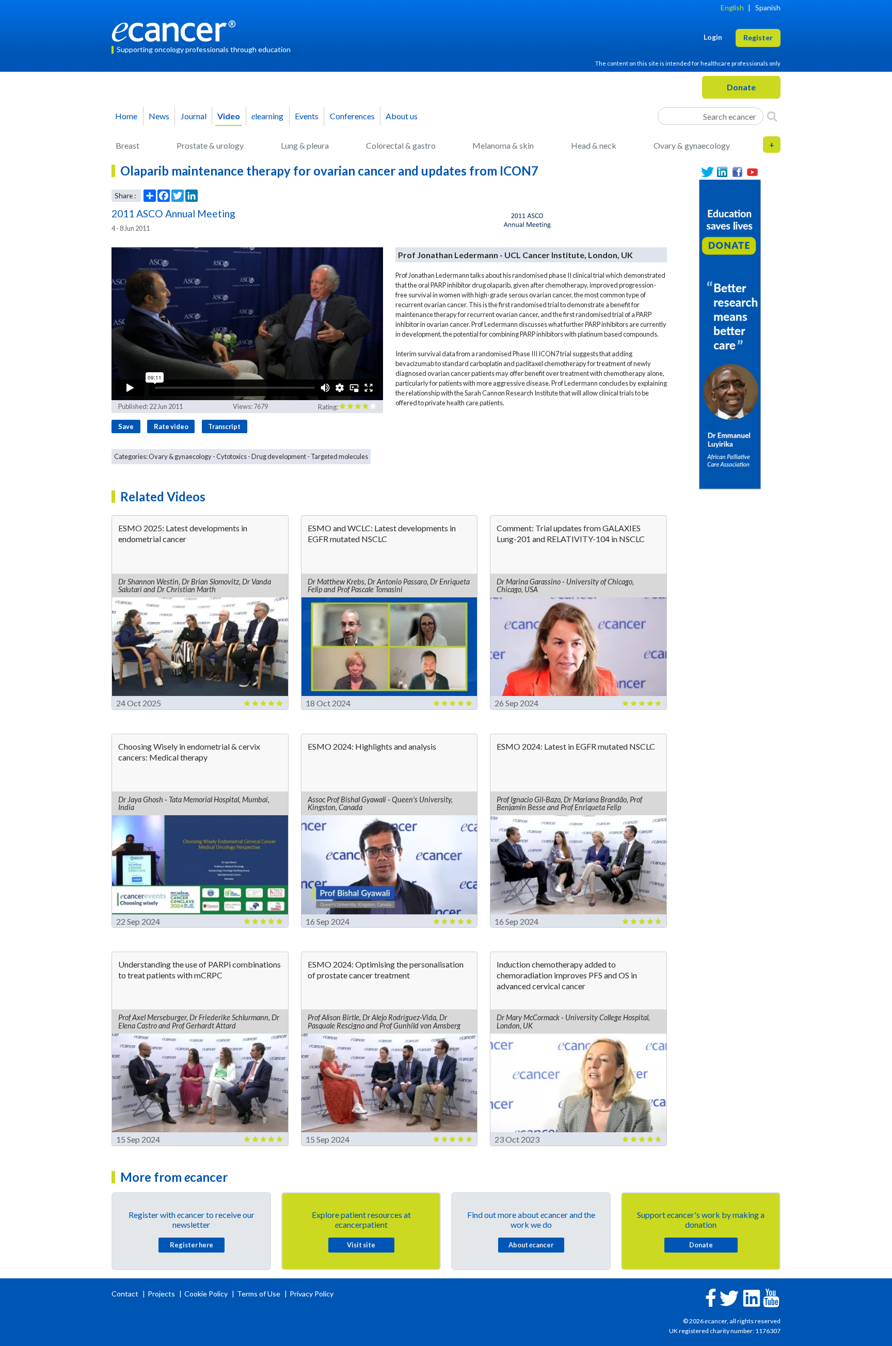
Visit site (361, 1245)
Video (228, 116)
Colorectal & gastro (401, 145)
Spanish (767, 7)
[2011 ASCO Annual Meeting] (528, 221)
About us (402, 116)
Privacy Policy (311, 1293)
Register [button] (758, 37)
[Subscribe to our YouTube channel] (752, 172)
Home (126, 116)
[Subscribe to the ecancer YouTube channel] (771, 1297)
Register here (191, 1245)
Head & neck (593, 145)
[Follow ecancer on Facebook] (711, 1296)
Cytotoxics (231, 456)
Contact (126, 1293)
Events (306, 116)
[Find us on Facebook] (737, 172)
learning (267, 116)
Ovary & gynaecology (692, 145)
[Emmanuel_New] (730, 333)
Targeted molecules (339, 456)
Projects (162, 1293)
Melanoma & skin (503, 145)
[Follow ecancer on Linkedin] (751, 1297)
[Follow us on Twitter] (707, 172)
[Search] (771, 116)
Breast (127, 145)
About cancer (530, 1245)
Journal (193, 116)
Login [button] (713, 37)
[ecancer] (177, 29)
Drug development (278, 456)
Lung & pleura (305, 145)
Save (126, 426)
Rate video (171, 426)
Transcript (224, 426)
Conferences (352, 116)
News (159, 116)
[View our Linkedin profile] (722, 172)
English (732, 7)
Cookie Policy (206, 1293)
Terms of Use (258, 1293)
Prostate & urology (210, 145)
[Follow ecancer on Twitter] (729, 1297)
